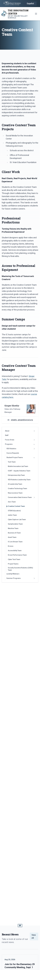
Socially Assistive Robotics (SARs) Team (20, 569)
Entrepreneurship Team (16, 475)
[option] (30, 4)
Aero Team (12, 502)
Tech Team (12, 462)
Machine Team (13, 528)
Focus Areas (9, 440)
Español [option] (30, 3)
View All (34, 936)
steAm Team (12, 515)
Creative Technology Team (17, 488)
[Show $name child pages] (34, 431)
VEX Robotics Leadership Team (19, 480)
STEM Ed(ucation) (14, 511)
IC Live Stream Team (15, 542)
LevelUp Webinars (12, 574)
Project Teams (13, 564)
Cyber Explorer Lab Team (17, 519)
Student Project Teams (14, 457)
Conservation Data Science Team (20, 497)
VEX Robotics (11, 448)
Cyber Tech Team (14, 559)
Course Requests (12, 453)
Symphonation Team (15, 524)
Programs (9, 444)
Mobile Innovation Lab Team (18, 466)
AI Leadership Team (15, 484)
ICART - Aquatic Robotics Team (19, 471)
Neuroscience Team (15, 493)
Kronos (10, 546)
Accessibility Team (15, 550)
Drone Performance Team (17, 555)
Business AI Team (14, 533)
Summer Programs (13, 578)
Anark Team (12, 537)
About (7, 431)
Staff (6, 435)
